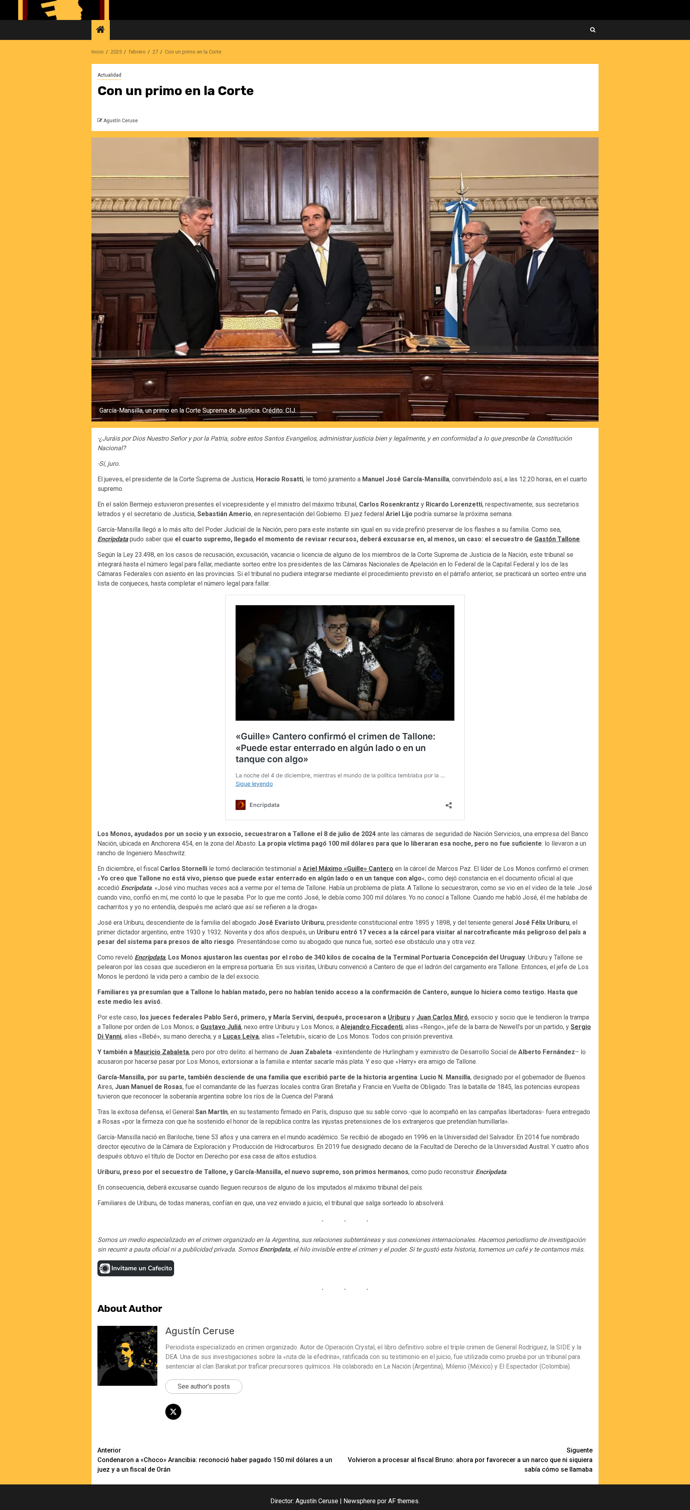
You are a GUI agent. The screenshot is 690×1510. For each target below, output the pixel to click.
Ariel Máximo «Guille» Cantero (348, 868)
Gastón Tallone (557, 539)
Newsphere (359, 1501)
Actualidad (109, 75)
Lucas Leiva (241, 1036)
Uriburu (399, 1017)
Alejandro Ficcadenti (371, 1027)
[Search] (593, 30)
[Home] (100, 30)
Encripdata (112, 539)
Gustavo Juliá (220, 1027)
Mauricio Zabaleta (161, 1052)
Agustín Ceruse (120, 120)
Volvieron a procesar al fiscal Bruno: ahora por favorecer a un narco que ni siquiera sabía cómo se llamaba (470, 1459)
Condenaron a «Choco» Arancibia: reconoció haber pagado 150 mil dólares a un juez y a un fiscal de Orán (214, 1459)
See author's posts (204, 1386)
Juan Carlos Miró (442, 1017)
